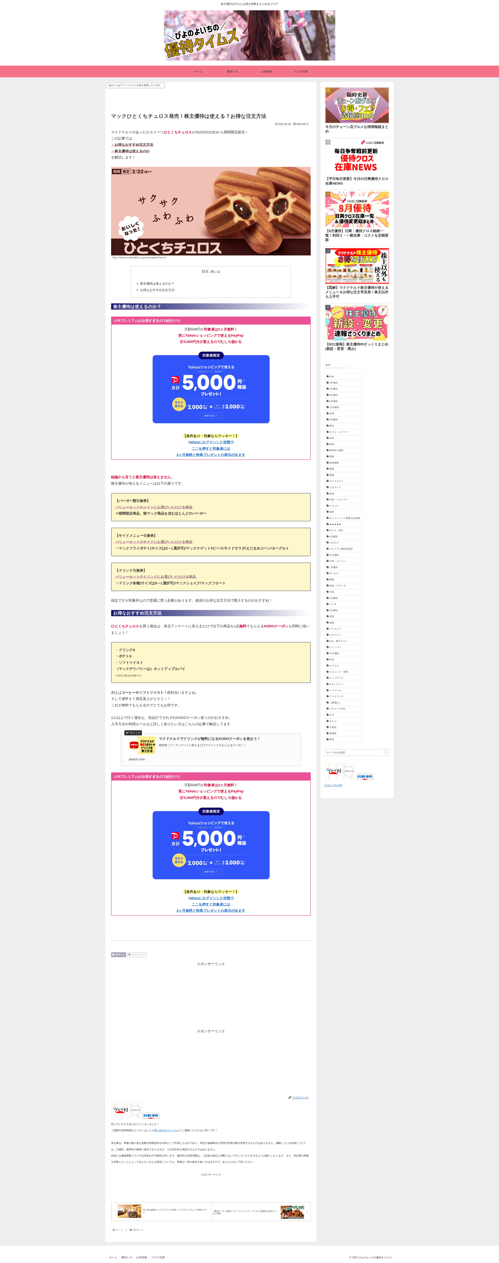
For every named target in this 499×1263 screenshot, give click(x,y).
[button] (385, 752)
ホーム (113, 1257)
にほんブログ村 (333, 785)
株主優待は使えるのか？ (157, 283)
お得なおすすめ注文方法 (157, 290)
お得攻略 (141, 1257)
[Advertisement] (211, 98)
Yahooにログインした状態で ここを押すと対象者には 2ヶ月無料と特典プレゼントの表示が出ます (211, 448)
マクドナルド (139, 954)
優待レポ (120, 954)
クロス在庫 (158, 1257)
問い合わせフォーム (165, 1130)
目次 (205, 271)
